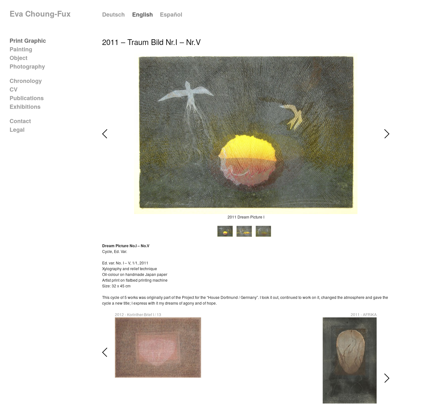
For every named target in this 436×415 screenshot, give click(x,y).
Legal (17, 129)
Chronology (26, 81)
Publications (27, 98)
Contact (20, 121)
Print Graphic (28, 40)
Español (171, 14)
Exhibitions (25, 106)
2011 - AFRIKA (364, 314)
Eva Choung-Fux (40, 13)
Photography (27, 66)
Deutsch (113, 14)
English (142, 14)
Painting (21, 49)
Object (18, 58)
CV (14, 89)
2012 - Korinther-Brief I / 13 (138, 314)
